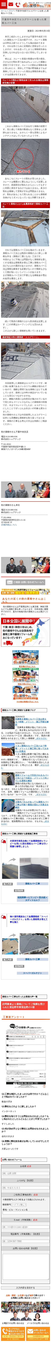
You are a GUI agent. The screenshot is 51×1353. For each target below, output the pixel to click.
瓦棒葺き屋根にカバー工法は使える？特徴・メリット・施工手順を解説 (32, 722)
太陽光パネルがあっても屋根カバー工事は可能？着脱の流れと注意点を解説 (32, 805)
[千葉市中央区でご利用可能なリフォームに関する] (25, 594)
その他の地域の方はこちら (27, 702)
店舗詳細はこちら (9, 525)
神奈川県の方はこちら (27, 684)
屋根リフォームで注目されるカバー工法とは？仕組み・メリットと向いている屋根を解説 (32, 778)
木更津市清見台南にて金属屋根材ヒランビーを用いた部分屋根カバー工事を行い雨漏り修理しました (29, 843)
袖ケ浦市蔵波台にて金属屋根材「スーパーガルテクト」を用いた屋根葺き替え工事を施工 (29, 919)
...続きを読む (41, 738)
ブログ (11, 11)
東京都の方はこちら (27, 666)
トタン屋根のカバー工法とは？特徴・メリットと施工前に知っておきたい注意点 (32, 748)
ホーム (4, 11)
